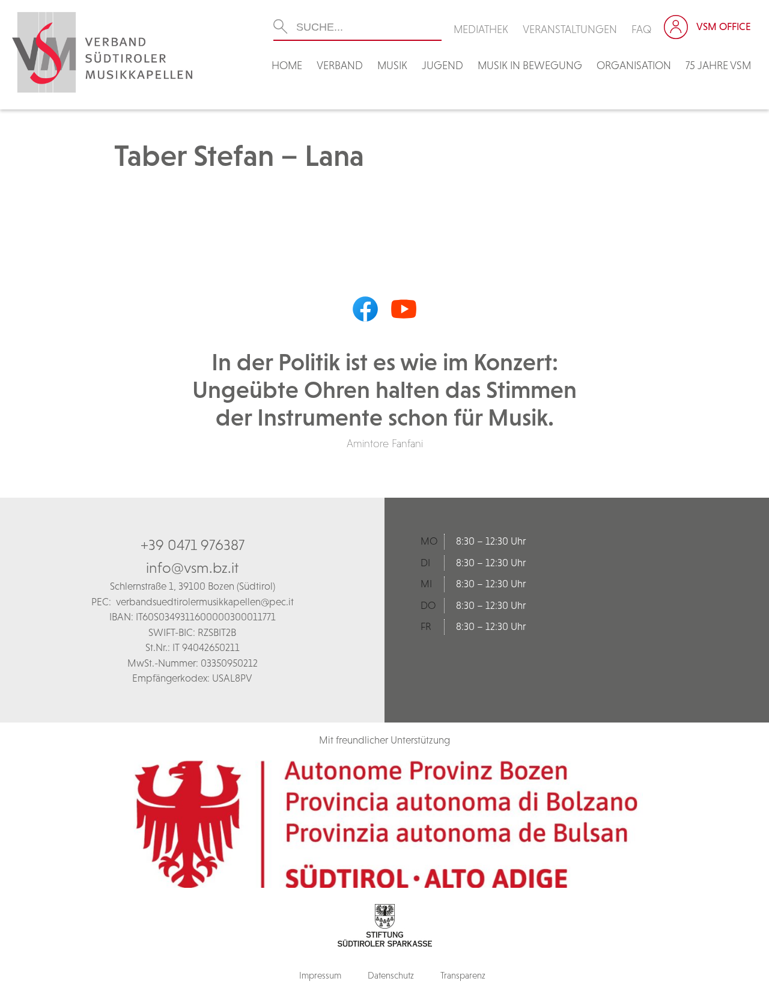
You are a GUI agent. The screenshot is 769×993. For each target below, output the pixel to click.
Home (287, 65)
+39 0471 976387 (193, 544)
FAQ (641, 29)
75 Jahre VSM (718, 65)
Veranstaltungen (570, 29)
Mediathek (481, 29)
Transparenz (462, 975)
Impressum (320, 975)
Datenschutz (391, 975)
